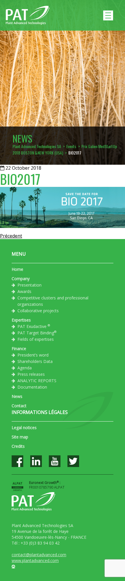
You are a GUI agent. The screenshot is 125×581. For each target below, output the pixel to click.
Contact (19, 405)
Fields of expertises (35, 339)
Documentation (32, 387)
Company (21, 278)
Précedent (11, 236)
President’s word (33, 355)
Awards (24, 291)
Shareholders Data (35, 361)
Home (17, 269)
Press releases (31, 374)
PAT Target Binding (36, 333)
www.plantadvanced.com (35, 560)
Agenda (24, 368)
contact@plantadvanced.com (39, 554)
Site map (20, 437)
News (17, 396)
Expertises (21, 320)
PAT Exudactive (33, 326)
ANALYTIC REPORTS (36, 380)
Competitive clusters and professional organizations (52, 301)
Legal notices (24, 427)
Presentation (29, 285)
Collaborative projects (38, 310)
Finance (19, 348)
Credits (18, 446)
